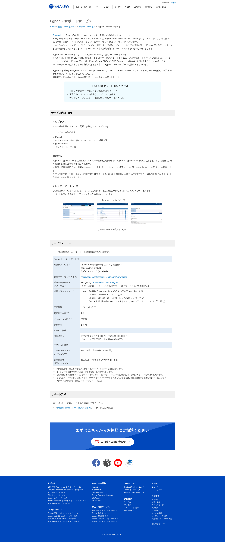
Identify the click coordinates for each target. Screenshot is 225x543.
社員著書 (155, 510)
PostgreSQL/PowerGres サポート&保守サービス (66, 490)
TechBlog (127, 502)
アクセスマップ (158, 505)
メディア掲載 (157, 513)
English (173, 3)
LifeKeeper (96, 498)
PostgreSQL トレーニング (134, 487)
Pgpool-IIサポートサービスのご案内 (74, 408)
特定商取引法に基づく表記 (162, 519)
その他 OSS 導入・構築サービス (104, 521)
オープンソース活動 (122, 7)
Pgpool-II (57, 35)
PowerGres (98, 282)
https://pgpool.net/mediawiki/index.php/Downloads (104, 277)
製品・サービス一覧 (83, 7)
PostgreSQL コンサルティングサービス (63, 513)
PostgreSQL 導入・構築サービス (104, 510)
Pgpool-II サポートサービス (58, 492)
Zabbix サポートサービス (57, 498)
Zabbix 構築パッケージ (101, 513)
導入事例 (127, 505)
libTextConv (96, 501)
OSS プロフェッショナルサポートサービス (64, 487)
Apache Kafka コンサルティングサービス (63, 521)
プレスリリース (158, 490)
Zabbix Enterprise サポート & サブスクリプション (67, 501)
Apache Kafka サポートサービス (60, 503)
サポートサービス (87, 27)
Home (53, 27)
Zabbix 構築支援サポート (101, 516)
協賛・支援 (156, 502)
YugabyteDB (96, 490)
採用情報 (148, 7)
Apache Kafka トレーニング (135, 492)
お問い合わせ (161, 7)
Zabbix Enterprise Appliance (102, 495)
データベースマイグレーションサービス (63, 519)
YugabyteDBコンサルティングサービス (63, 516)
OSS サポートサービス (57, 495)
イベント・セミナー (102, 7)
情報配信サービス (158, 524)
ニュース (155, 487)
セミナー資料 (129, 510)
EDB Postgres (111, 282)
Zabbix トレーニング (132, 490)
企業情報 (137, 7)
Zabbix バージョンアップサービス (105, 519)
